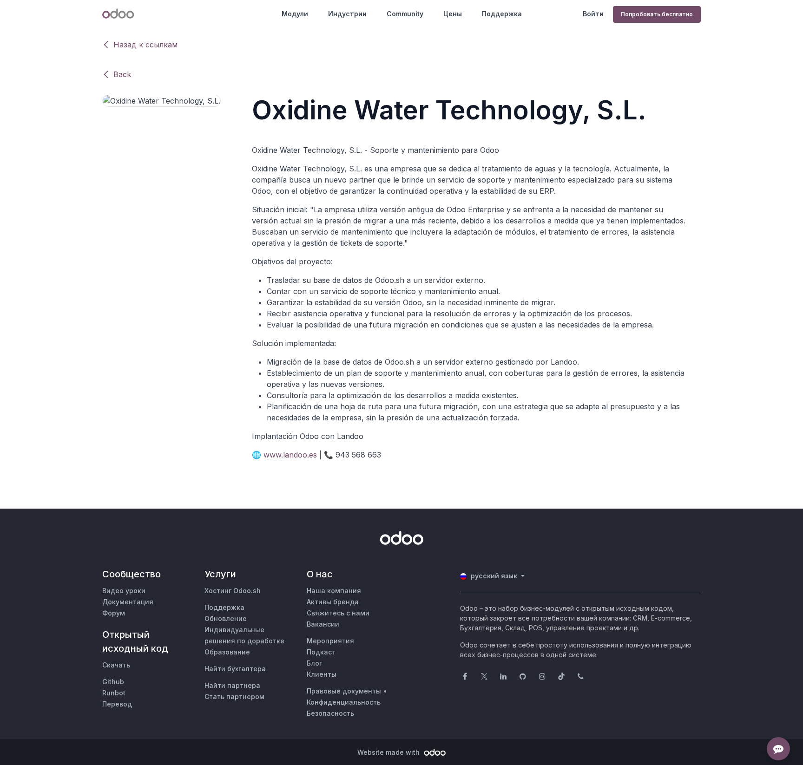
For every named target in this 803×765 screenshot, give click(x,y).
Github (113, 682)
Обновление (225, 618)
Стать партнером (234, 696)
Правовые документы (344, 691)
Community (405, 14)
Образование (227, 652)
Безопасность (330, 713)
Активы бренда (333, 602)
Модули (295, 14)
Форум (113, 613)
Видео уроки (123, 591)
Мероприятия (330, 641)
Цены (452, 14)
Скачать (116, 665)
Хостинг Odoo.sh (232, 591)
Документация (127, 602)
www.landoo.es (290, 454)
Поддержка (502, 14)
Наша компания (334, 591)
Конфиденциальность (344, 702)
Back (122, 74)
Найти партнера (232, 685)
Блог (314, 663)
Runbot (113, 693)
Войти (593, 14)
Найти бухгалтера (235, 669)
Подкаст (321, 652)
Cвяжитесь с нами (338, 613)
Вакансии (323, 624)
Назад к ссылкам (145, 44)
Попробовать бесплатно (657, 14)
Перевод (117, 704)
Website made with (389, 752)
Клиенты (321, 674)
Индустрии (347, 14)
